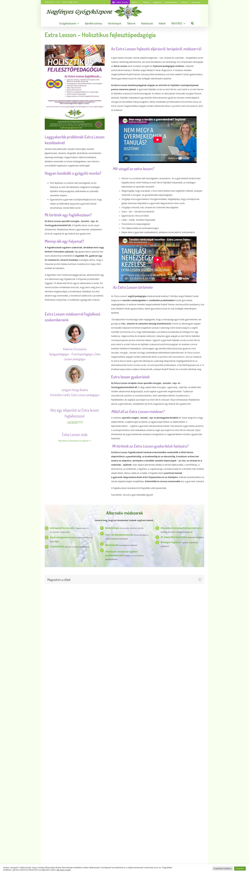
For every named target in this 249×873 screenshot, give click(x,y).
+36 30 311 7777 (52, 2)
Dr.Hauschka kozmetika (174, 537)
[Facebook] (200, 579)
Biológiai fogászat (171, 542)
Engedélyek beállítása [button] (222, 868)
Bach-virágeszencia (61, 537)
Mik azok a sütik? (63, 870)
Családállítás (57, 546)
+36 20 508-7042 (70, 2)
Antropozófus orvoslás (62, 528)
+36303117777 (74, 422)
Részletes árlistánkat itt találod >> (74, 440)
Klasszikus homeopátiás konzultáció (181, 528)
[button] (192, 23)
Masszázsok (112, 545)
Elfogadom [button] (240, 868)
